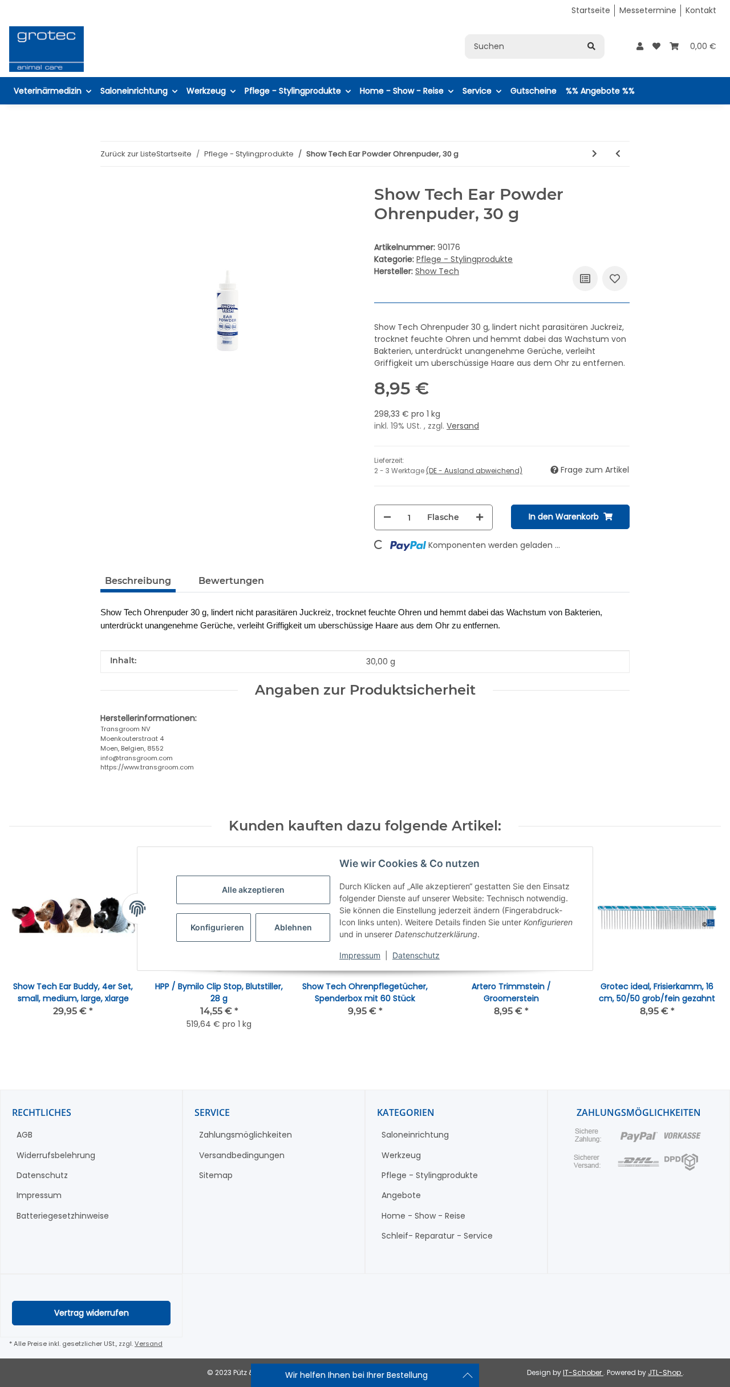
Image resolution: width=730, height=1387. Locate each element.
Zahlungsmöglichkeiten (245, 1134)
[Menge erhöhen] (479, 517)
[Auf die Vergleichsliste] (585, 278)
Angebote (401, 1195)
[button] (640, 46)
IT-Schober (583, 1372)
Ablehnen (293, 927)
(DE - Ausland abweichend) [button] (474, 470)
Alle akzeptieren (253, 889)
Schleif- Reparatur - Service (437, 1235)
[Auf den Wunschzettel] (614, 278)
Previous (28, 948)
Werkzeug (401, 1155)
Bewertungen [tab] (231, 580)
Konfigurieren (217, 927)
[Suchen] (591, 46)
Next (702, 948)
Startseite (590, 10)
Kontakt (701, 10)
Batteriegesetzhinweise (63, 1215)
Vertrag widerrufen (91, 1313)
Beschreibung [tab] (138, 580)
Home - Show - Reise (423, 1215)
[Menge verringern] (387, 517)
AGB (25, 1134)
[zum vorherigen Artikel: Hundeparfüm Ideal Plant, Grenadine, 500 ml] (618, 154)
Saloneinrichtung (415, 1134)
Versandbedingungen (242, 1155)
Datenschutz (416, 955)
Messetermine (647, 10)
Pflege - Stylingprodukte (464, 259)
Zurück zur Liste (128, 153)
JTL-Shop (665, 1372)
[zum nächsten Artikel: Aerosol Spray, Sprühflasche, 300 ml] (594, 154)
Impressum (359, 955)
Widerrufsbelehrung (56, 1155)
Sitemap (216, 1175)
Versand (463, 426)
